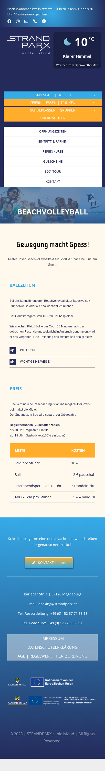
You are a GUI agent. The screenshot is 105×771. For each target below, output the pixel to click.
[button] (52, 350)
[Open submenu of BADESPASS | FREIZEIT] (94, 95)
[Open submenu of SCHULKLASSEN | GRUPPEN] (94, 110)
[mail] (26, 21)
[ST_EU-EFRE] (52, 695)
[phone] (35, 21)
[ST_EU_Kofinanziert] (52, 677)
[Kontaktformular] (44, 21)
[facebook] (9, 21)
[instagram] (18, 21)
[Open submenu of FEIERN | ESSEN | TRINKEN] (94, 102)
